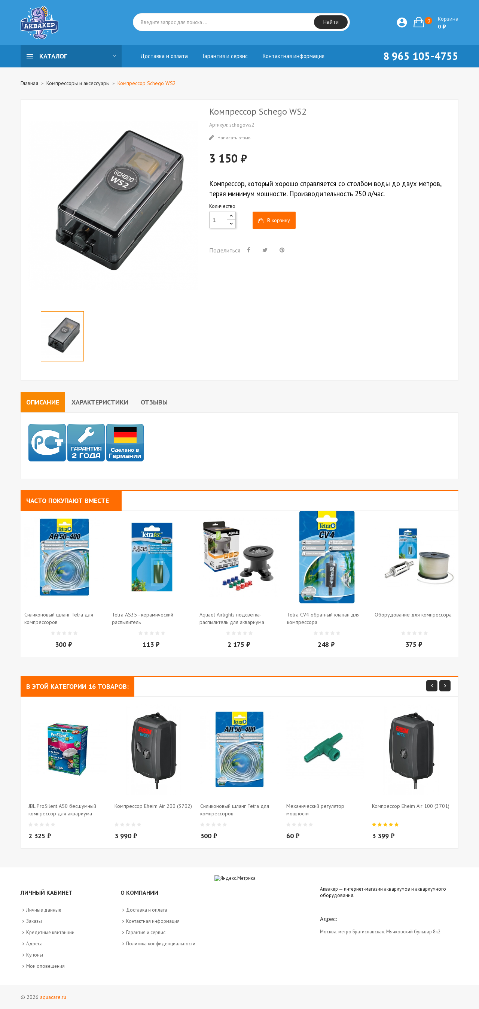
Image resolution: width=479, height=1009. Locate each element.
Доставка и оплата (146, 910)
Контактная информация (153, 921)
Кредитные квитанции (50, 932)
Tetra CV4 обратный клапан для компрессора (323, 618)
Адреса (34, 943)
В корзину (278, 220)
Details (82, 629)
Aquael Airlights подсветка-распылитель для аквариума (231, 618)
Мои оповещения (45, 966)
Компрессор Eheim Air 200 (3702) (153, 806)
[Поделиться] (248, 250)
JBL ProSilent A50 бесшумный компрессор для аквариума (62, 810)
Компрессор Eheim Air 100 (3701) (410, 806)
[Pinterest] (282, 250)
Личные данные (43, 910)
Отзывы (154, 402)
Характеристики (99, 402)
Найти (331, 21)
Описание (42, 402)
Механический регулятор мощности (315, 810)
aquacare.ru (53, 997)
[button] (436, 22)
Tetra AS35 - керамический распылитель (142, 618)
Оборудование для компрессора (413, 614)
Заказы (34, 921)
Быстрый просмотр (67, 629)
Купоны (34, 955)
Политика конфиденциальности (160, 943)
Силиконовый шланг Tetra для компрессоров (58, 618)
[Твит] (265, 250)
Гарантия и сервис (145, 932)
